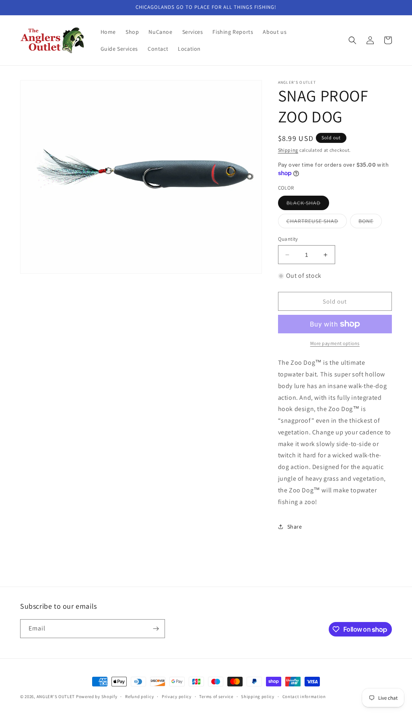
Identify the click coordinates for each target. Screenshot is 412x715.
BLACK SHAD (307, 204)
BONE (370, 222)
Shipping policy (257, 696)
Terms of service (216, 696)
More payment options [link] (335, 343)
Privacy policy (177, 696)
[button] (352, 40)
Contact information (304, 696)
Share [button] (294, 526)
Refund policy (139, 696)
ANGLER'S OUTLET (56, 696)
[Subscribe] (156, 628)
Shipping (288, 150)
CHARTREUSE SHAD (316, 222)
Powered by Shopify (96, 696)
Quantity (288, 239)
